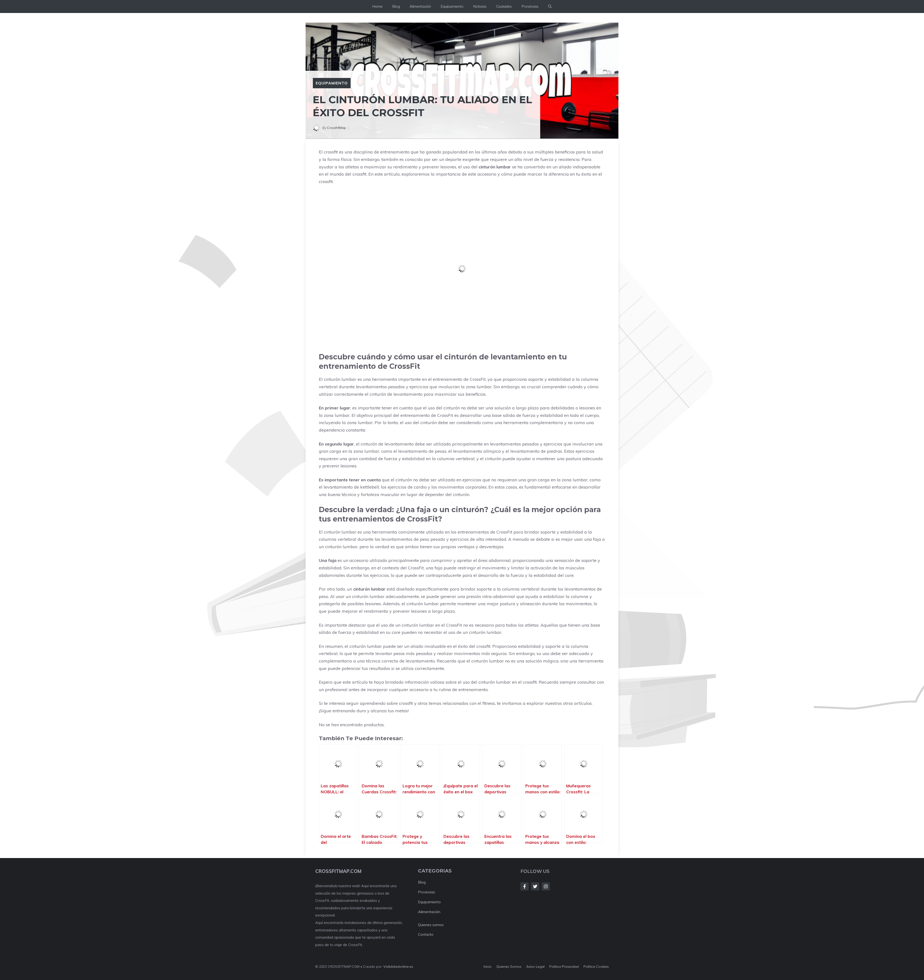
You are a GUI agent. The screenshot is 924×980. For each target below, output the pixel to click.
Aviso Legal (535, 966)
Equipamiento (452, 6)
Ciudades (504, 6)
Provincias (530, 6)
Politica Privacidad (564, 966)
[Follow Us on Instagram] (546, 886)
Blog (396, 6)
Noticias (480, 6)
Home (377, 6)
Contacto (425, 934)
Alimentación (420, 6)
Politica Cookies (596, 966)
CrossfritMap (336, 128)
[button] (550, 6)
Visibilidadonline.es (398, 966)
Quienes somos (431, 925)
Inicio (488, 966)
